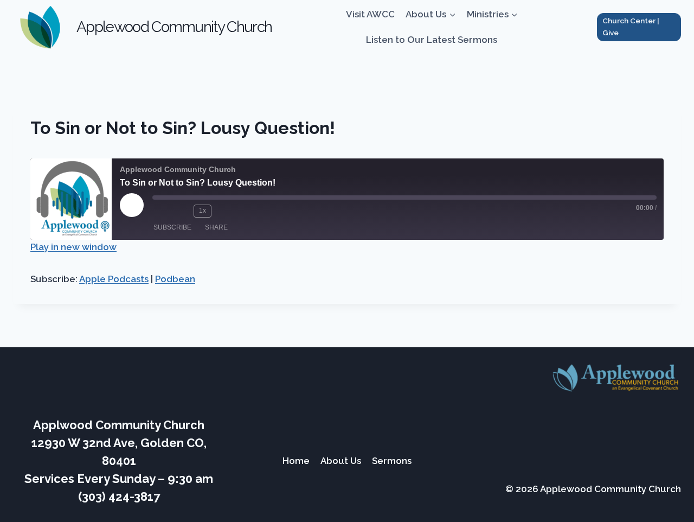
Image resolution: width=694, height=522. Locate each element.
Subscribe (172, 227)
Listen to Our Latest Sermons (431, 39)
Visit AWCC (370, 14)
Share (216, 227)
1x (202, 210)
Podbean (175, 278)
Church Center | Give (630, 26)
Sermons (392, 460)
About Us (340, 460)
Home (296, 460)
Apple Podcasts (114, 278)
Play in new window (73, 246)
